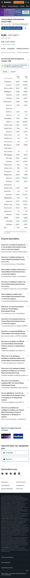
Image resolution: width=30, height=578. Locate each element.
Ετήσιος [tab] (5, 71)
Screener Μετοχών (13, 6)
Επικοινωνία (19, 488)
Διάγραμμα (11, 48)
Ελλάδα (22, 6)
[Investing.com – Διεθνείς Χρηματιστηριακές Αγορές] (8, 2)
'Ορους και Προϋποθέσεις (7, 557)
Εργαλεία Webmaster (7, 488)
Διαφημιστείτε (20, 485)
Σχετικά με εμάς (20, 482)
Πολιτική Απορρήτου (6, 562)
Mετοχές (4, 6)
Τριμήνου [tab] (13, 71)
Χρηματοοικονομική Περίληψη (8, 52)
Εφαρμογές (4, 482)
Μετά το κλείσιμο (7, 44)
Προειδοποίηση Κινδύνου (7, 567)
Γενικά (3, 48)
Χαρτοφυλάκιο (5, 485)
